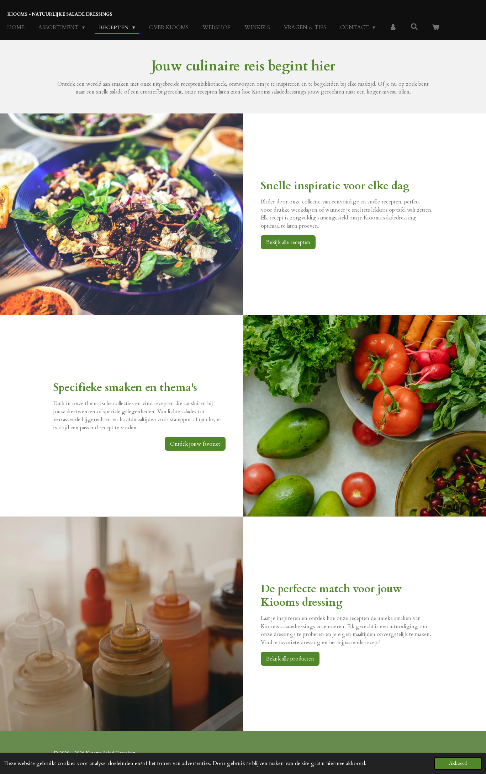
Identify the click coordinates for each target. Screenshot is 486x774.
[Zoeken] (414, 27)
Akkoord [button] (458, 763)
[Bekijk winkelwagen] (436, 27)
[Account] (393, 27)
